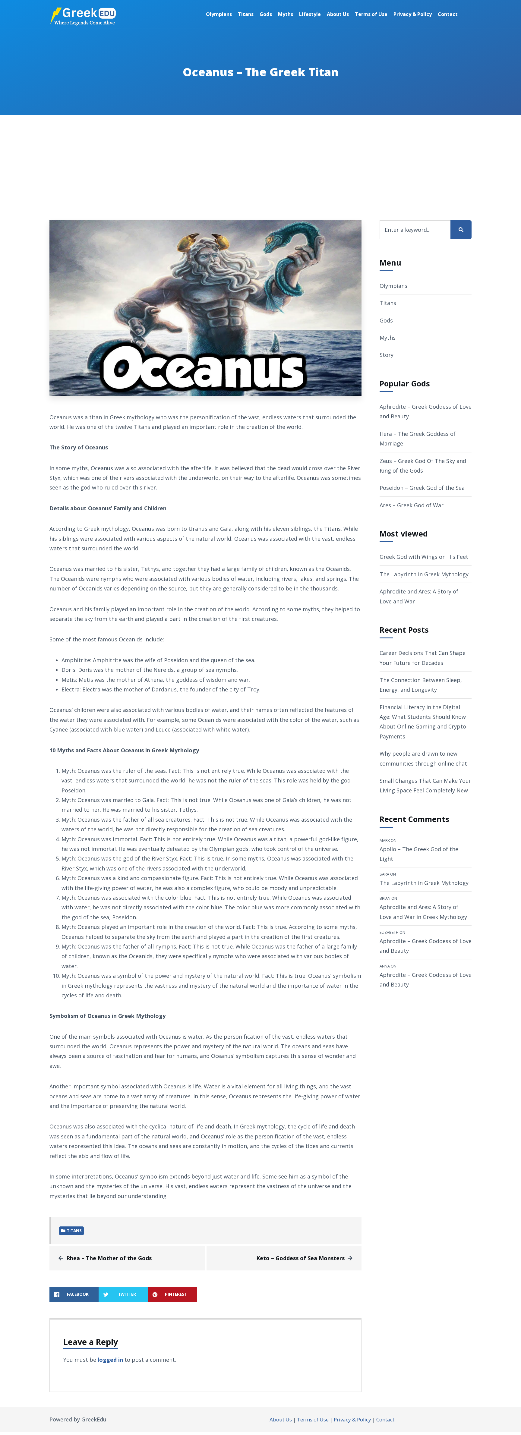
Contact (448, 14)
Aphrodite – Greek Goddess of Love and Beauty (426, 945)
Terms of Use (371, 14)
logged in (110, 1359)
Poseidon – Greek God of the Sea (422, 487)
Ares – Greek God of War (412, 505)
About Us (338, 14)
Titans (246, 14)
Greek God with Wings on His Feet (424, 556)
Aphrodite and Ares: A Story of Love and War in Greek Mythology (423, 911)
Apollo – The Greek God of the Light (419, 853)
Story (386, 354)
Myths (285, 14)
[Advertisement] (260, 160)
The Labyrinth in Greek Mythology (424, 574)
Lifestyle (310, 14)
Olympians (219, 14)
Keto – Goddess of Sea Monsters (300, 1258)
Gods (266, 14)
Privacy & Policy (412, 14)
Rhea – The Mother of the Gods (109, 1258)
